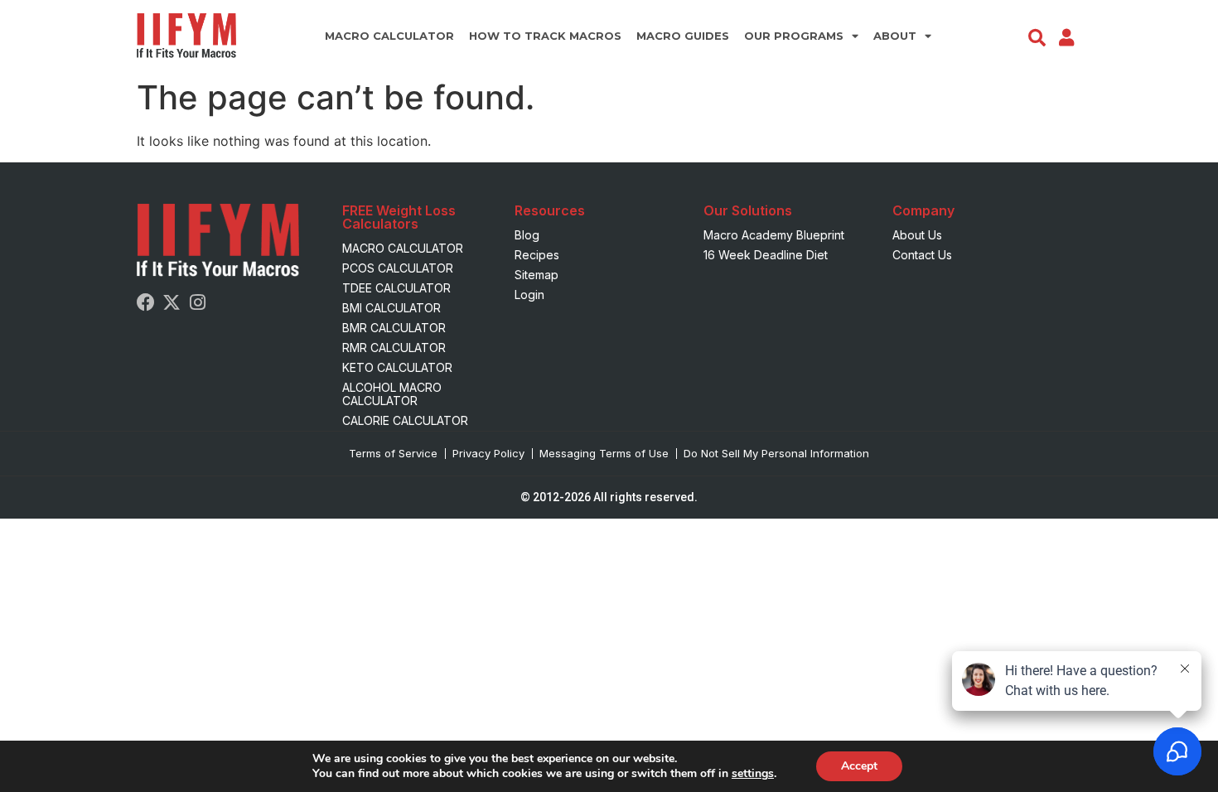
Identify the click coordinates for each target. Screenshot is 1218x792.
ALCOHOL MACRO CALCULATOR (392, 394)
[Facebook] (146, 302)
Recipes (537, 255)
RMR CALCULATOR (394, 347)
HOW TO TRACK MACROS (545, 35)
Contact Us (922, 255)
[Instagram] (197, 302)
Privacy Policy (488, 453)
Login (529, 294)
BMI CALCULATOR (391, 308)
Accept (859, 766)
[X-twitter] (171, 302)
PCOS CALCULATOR (397, 268)
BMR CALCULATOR (394, 328)
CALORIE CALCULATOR (405, 420)
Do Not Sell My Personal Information (776, 453)
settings (753, 773)
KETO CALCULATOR (397, 367)
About (894, 35)
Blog (527, 235)
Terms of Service (393, 453)
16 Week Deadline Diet (765, 255)
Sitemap (536, 275)
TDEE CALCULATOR (396, 288)
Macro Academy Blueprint (773, 235)
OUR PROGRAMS (793, 35)
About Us (917, 235)
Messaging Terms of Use (604, 453)
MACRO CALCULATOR (389, 35)
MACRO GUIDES (682, 35)
